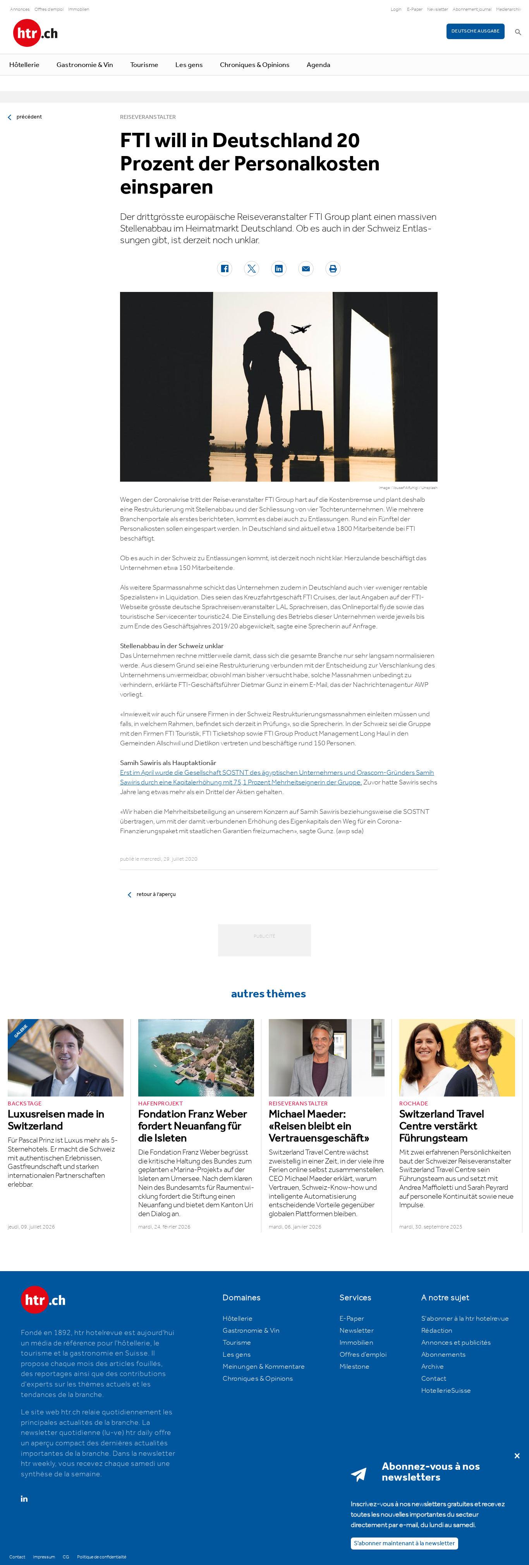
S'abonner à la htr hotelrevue (465, 1318)
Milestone (355, 1366)
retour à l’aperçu (156, 894)
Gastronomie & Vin (85, 65)
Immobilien (78, 9)
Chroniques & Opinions (255, 65)
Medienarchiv (508, 9)
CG (66, 1557)
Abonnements (443, 1354)
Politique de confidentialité (101, 1557)
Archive (432, 1366)
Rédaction (437, 1330)
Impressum (44, 1557)
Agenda (318, 65)
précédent (29, 117)
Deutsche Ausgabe (476, 31)
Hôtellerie (24, 65)
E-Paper (415, 9)
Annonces (20, 9)
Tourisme (144, 65)
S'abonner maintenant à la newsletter (404, 1543)
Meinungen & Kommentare (264, 1366)
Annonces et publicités (456, 1342)
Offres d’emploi (363, 1354)
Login (396, 9)
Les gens (189, 65)
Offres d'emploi (49, 9)
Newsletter (437, 9)
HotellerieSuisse (446, 1390)
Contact (434, 1378)
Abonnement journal (472, 9)
